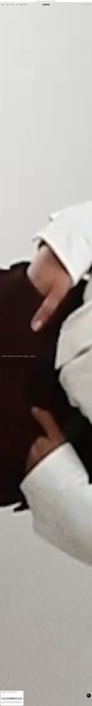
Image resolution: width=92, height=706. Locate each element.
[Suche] (82, 4)
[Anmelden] (85, 4)
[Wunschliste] (87, 4)
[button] (89, 695)
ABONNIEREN (12, 698)
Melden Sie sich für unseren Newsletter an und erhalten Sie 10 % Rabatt (46, 1)
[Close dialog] (22, 692)
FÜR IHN (32, 356)
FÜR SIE (25, 356)
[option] (46, 1)
